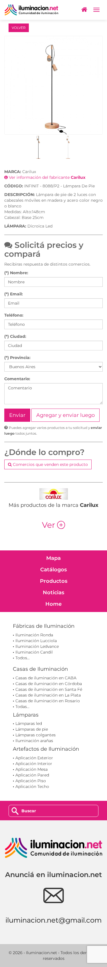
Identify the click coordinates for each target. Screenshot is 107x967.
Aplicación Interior (33, 763)
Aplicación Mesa (31, 769)
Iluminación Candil (34, 652)
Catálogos (53, 569)
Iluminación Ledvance (37, 646)
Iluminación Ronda (34, 635)
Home (53, 604)
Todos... (22, 657)
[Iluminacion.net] (31, 10)
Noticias (53, 592)
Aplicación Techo (32, 786)
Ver (53, 525)
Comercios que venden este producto (50, 464)
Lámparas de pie (31, 729)
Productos (53, 581)
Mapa (53, 558)
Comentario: (17, 378)
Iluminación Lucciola (36, 640)
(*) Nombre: (16, 272)
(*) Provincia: (17, 357)
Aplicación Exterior (34, 757)
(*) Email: (13, 294)
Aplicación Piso (30, 780)
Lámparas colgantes (35, 734)
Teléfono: (13, 315)
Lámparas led (28, 723)
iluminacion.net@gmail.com (53, 920)
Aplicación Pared (32, 775)
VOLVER (19, 28)
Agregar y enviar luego (65, 415)
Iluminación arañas (34, 740)
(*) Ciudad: (15, 336)
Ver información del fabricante (46, 177)
